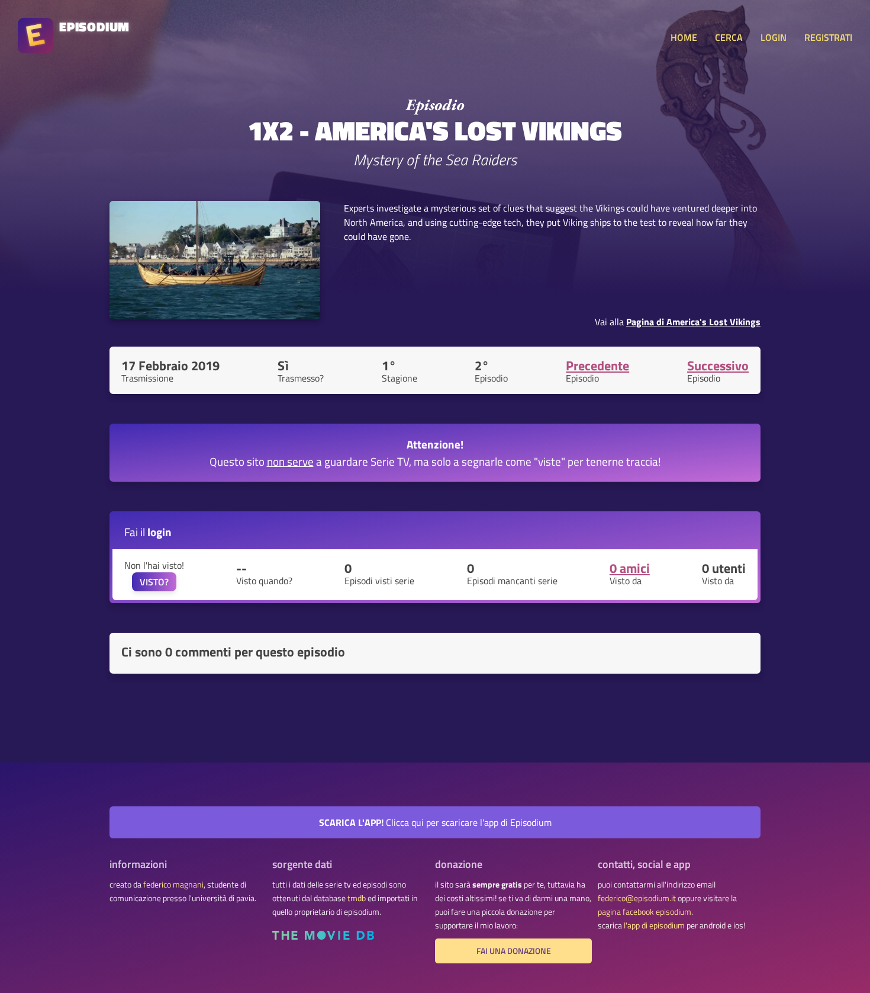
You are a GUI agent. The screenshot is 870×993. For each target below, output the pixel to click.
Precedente (597, 365)
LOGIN (774, 37)
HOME (684, 37)
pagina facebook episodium (644, 911)
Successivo (718, 365)
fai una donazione (513, 950)
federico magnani (173, 884)
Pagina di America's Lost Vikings (693, 322)
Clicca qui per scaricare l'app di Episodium (435, 822)
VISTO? (154, 582)
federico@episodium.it (637, 898)
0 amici (630, 568)
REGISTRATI (828, 37)
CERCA (729, 37)
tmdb (356, 898)
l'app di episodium (654, 925)
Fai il (148, 531)
